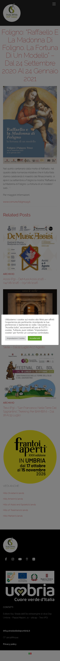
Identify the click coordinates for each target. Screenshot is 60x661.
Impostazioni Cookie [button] (16, 338)
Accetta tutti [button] (35, 338)
